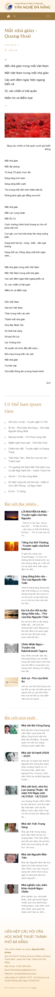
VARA (33, 988)
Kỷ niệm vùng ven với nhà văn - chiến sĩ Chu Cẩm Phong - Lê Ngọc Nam (28, 484)
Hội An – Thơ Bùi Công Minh (23, 476)
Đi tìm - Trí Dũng (17, 491)
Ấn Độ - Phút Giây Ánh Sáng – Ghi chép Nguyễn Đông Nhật (28, 430)
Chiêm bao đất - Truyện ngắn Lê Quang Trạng (28, 450)
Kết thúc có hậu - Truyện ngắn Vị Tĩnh (28, 422)
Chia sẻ (13, 50)
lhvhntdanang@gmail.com (24, 970)
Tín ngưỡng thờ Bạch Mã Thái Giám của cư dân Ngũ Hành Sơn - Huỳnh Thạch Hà (29, 469)
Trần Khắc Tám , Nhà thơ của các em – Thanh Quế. (28, 460)
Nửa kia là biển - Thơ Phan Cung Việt (27, 437)
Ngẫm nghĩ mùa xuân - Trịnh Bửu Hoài (27, 443)
